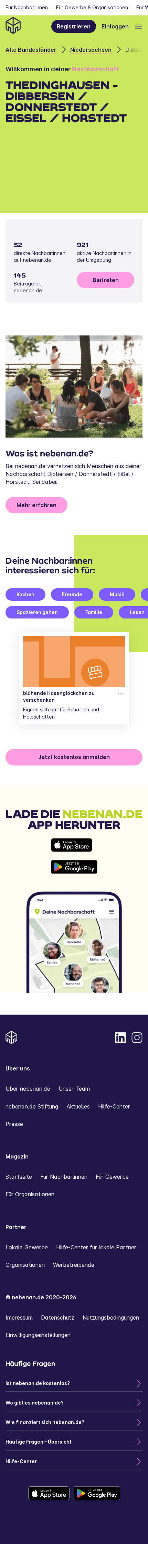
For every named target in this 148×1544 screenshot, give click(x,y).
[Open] (138, 26)
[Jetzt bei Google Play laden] (74, 867)
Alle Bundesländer (31, 49)
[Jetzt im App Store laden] (74, 845)
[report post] (121, 694)
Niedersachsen (91, 49)
